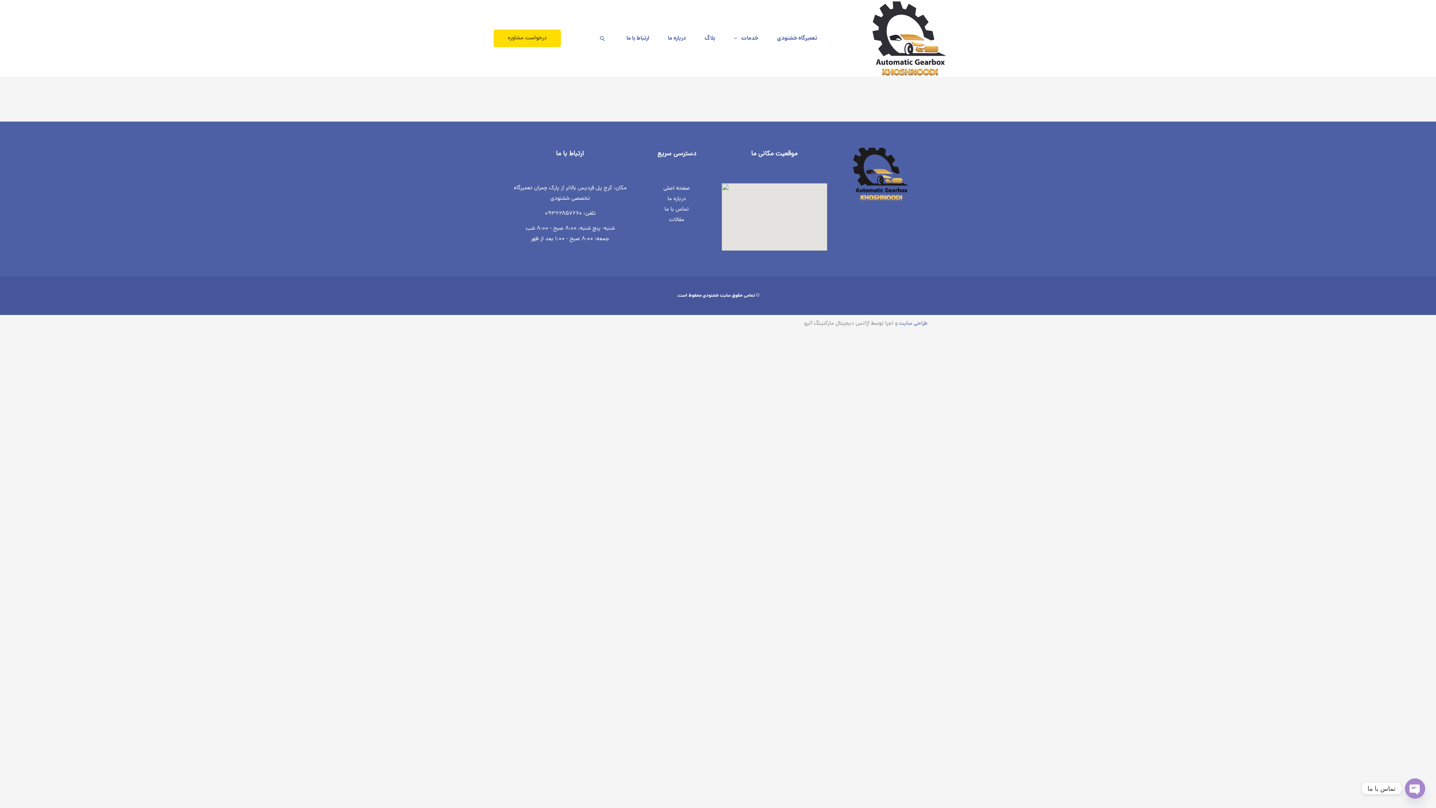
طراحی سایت (913, 323)
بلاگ (710, 38)
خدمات (749, 38)
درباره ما (677, 38)
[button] (602, 38)
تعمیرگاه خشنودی (797, 38)
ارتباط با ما (637, 38)
